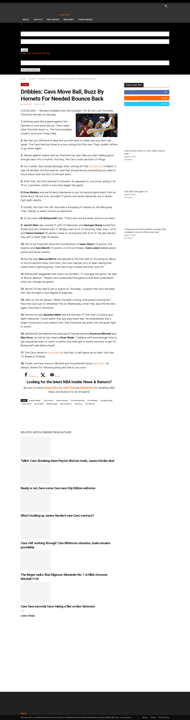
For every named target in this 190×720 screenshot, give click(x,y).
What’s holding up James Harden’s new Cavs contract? (57, 515)
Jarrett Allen (39, 404)
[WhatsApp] (43, 417)
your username (27, 37)
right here (98, 363)
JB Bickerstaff (52, 404)
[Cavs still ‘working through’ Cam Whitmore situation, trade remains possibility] (36, 529)
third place (54, 352)
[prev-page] (22, 611)
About (26, 19)
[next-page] (24, 611)
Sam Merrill (90, 404)
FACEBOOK (87, 387)
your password (27, 46)
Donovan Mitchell (78, 400)
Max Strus (78, 404)
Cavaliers (32, 78)
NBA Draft (68, 19)
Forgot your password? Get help (35, 53)
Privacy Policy (164, 717)
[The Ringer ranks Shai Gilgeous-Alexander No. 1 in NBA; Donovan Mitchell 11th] (36, 560)
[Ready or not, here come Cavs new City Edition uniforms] (36, 474)
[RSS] (23, 713)
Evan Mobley (92, 400)
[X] (34, 417)
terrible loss (95, 166)
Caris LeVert (48, 400)
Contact (38, 19)
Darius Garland (62, 400)
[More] (71, 417)
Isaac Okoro (26, 404)
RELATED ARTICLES (33, 432)
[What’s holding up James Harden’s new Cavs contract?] (36, 501)
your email (25, 66)
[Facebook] (25, 417)
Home (23, 78)
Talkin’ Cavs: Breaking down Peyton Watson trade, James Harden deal (67, 461)
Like (165, 92)
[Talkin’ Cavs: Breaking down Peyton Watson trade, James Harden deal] (36, 446)
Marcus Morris (65, 404)
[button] (166, 6)
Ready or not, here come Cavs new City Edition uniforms (58, 488)
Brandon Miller (35, 400)
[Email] (61, 417)
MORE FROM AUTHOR (58, 432)
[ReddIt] (52, 417)
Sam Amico (27, 104)
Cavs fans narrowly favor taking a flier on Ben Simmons (58, 606)
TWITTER (68, 387)
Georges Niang (106, 400)
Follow (164, 98)
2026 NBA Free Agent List (136, 191)
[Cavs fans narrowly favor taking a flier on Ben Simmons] (36, 592)
